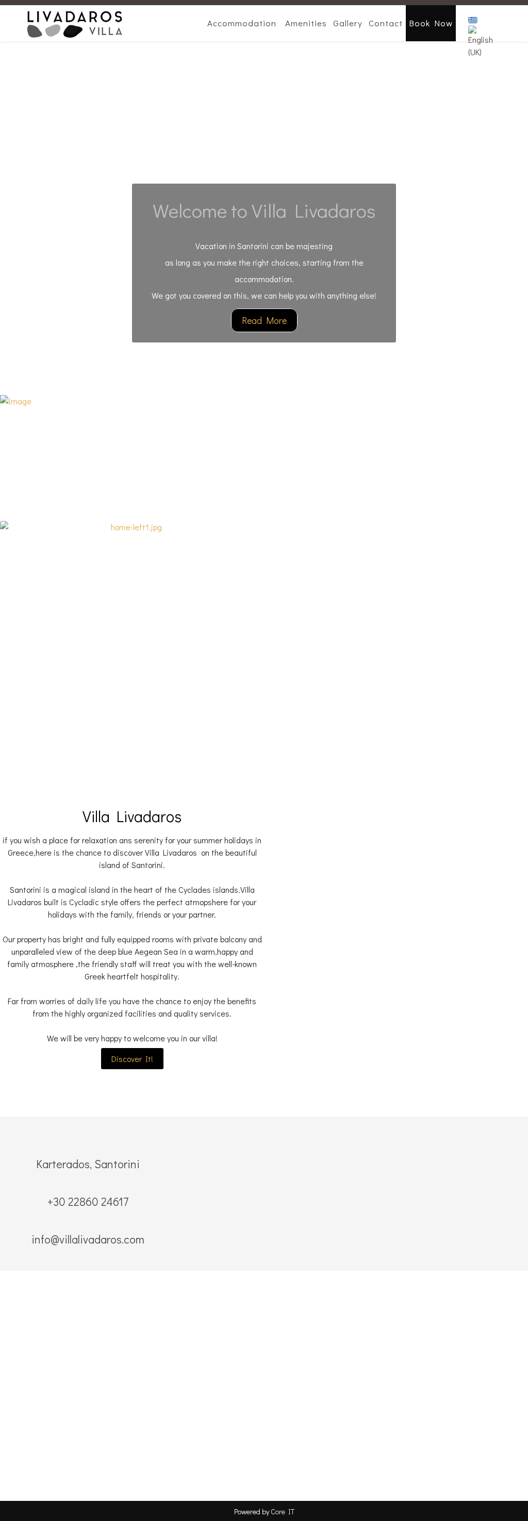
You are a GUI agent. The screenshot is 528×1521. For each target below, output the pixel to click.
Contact (386, 23)
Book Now (431, 23)
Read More (264, 320)
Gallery (347, 23)
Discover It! (132, 1058)
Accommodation (241, 23)
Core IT (282, 1511)
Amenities (306, 23)
